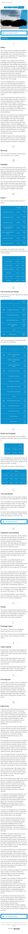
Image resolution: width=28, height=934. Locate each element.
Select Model (10, 7)
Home (5, 7)
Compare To (15, 7)
